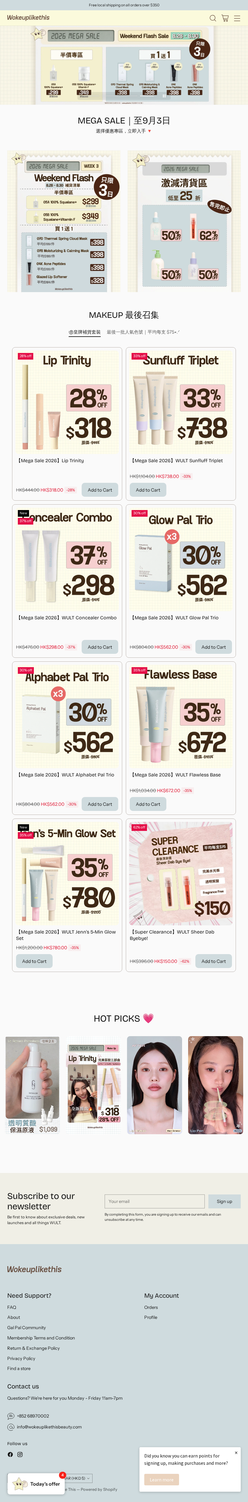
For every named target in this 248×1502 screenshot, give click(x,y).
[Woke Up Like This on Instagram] (20, 1455)
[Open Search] (213, 18)
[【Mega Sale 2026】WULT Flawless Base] (181, 716)
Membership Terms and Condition (41, 1338)
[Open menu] (237, 18)
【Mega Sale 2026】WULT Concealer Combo (66, 618)
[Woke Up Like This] (28, 18)
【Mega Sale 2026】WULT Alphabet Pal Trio (65, 775)
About (13, 1317)
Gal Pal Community (26, 1327)
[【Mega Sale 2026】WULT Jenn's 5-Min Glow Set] (67, 873)
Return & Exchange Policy (33, 1348)
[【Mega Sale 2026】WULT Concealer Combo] (67, 559)
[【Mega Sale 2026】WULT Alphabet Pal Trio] (67, 716)
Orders (151, 1307)
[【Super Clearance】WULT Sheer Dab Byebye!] (181, 873)
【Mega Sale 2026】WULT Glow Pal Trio (174, 618)
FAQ (11, 1307)
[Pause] (164, 96)
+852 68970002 (33, 1416)
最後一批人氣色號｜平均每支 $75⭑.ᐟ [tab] (143, 332)
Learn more (162, 1480)
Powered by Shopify (99, 1489)
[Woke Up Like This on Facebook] (10, 1455)
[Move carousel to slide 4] (148, 96)
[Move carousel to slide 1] (90, 96)
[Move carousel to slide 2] (109, 96)
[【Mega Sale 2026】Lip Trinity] (67, 402)
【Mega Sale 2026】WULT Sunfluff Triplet (176, 460)
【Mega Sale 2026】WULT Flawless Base (175, 775)
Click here (124, 5)
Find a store (19, 1368)
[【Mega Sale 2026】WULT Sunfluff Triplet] (181, 402)
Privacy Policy (21, 1358)
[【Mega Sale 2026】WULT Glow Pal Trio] (181, 559)
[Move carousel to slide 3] (129, 96)
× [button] (236, 1452)
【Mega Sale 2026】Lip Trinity (50, 460)
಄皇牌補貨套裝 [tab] (85, 332)
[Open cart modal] (225, 18)
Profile (150, 1317)
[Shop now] (154, 1085)
